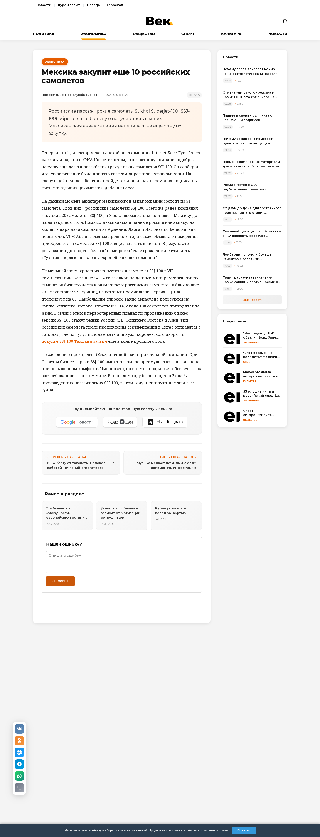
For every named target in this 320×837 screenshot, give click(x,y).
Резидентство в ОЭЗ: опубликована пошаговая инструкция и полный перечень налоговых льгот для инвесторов (251, 187)
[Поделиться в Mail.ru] (19, 752)
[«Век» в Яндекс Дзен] (120, 422)
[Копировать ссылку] (19, 787)
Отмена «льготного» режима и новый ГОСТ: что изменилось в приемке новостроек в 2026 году (251, 94)
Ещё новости (252, 299)
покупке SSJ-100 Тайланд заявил (74, 341)
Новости (43, 5)
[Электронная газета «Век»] (160, 21)
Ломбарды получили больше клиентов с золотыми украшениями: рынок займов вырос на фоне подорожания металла (248, 256)
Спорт (187, 34)
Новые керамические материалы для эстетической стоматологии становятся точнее (251, 164)
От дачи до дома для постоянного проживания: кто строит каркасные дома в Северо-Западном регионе (252, 210)
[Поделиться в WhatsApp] (19, 776)
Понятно (243, 830)
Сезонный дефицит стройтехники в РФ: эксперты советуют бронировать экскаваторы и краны (252, 233)
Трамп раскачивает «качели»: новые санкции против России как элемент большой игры (252, 280)
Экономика (93, 34)
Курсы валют (69, 5)
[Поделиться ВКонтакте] (19, 729)
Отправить (60, 581)
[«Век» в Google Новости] (77, 422)
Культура (231, 34)
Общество (144, 34)
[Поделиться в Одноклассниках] (19, 740)
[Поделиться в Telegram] (19, 764)
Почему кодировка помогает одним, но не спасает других (248, 141)
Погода (93, 5)
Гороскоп (115, 5)
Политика (43, 34)
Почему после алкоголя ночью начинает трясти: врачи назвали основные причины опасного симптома (250, 71)
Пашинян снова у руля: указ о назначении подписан (247, 118)
